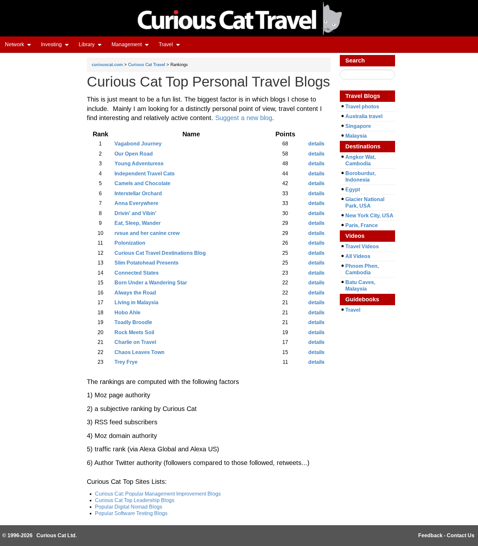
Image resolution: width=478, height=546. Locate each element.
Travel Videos (362, 246)
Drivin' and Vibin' (135, 213)
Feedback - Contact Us (446, 535)
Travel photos (362, 106)
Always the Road (135, 292)
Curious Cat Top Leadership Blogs (134, 500)
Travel (166, 44)
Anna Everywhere (136, 203)
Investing (52, 44)
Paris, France (361, 225)
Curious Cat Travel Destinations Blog (160, 253)
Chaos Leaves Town (139, 352)
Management (127, 44)
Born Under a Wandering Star (150, 282)
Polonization (129, 243)
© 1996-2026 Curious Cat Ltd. (39, 535)
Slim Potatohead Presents (146, 263)
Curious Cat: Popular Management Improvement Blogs (158, 494)
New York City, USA (369, 215)
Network (15, 44)
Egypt (352, 189)
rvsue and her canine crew (146, 233)
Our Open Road (133, 154)
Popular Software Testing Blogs (131, 513)
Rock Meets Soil (134, 332)
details (316, 143)
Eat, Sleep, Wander (137, 223)
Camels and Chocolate (142, 183)
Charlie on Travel (135, 342)
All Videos (357, 256)
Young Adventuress (139, 163)
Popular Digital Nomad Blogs (128, 507)
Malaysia (356, 136)
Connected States (136, 273)
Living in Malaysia (136, 302)
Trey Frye (126, 362)
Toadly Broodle (133, 322)
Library (87, 44)
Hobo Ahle (127, 312)
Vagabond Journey (138, 143)
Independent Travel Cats (144, 173)
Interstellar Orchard (138, 193)
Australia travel (363, 116)
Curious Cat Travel (146, 64)
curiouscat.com (107, 64)
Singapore (358, 126)
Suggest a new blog (243, 117)
